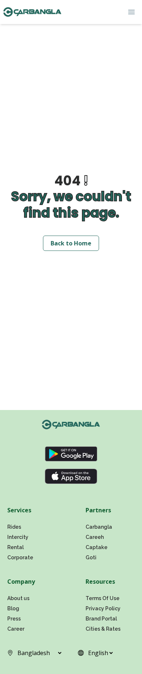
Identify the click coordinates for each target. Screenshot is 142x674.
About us (18, 598)
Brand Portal (101, 619)
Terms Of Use (102, 598)
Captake (96, 547)
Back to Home (71, 243)
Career (15, 629)
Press (14, 619)
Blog (13, 608)
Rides (14, 527)
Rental (15, 547)
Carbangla (99, 527)
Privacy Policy (103, 608)
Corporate (20, 557)
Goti (91, 557)
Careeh (95, 537)
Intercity (17, 537)
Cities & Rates (103, 629)
